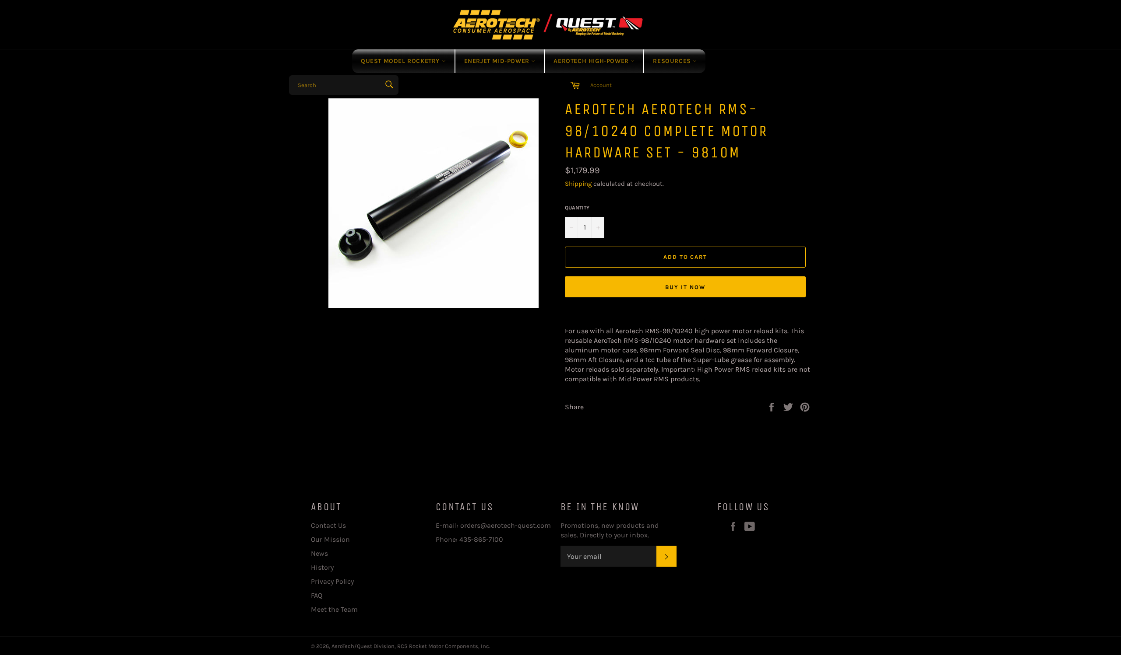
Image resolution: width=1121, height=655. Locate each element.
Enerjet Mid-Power (498, 61)
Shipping (578, 184)
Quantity (577, 208)
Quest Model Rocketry (401, 61)
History (322, 567)
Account (601, 85)
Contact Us (328, 525)
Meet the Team (334, 609)
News (319, 553)
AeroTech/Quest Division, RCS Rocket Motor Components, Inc (410, 646)
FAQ (316, 595)
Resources (673, 61)
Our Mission (330, 539)
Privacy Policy (332, 581)
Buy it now (685, 287)
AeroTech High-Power (592, 61)
